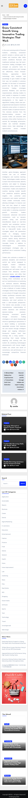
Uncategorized (6, 625)
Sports (4, 609)
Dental (4, 517)
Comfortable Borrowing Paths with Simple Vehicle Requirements (14, 445)
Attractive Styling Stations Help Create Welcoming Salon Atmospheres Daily (13, 780)
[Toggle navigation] (2, 6)
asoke (8, 45)
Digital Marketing (7, 521)
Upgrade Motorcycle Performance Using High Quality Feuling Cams (12, 763)
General (4, 555)
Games (4, 551)
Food (3, 546)
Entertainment (6, 534)
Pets (3, 584)
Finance (5, 24)
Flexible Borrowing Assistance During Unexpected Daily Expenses (13, 463)
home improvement (8, 567)
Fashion (4, 538)
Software (5, 605)
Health (4, 559)
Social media (5, 600)
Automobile (5, 501)
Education (5, 530)
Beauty (4, 505)
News (3, 580)
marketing (5, 575)
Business (4, 509)
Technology (5, 617)
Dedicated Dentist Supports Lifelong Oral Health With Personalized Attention (13, 728)
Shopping (5, 596)
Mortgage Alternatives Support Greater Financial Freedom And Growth (12, 427)
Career (4, 513)
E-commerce (6, 526)
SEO (3, 592)
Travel (4, 621)
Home (3, 563)
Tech (3, 613)
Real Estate (5, 588)
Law (3, 571)
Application (5, 497)
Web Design (5, 629)
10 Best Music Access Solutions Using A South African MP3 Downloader (12, 745)
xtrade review (15, 276)
